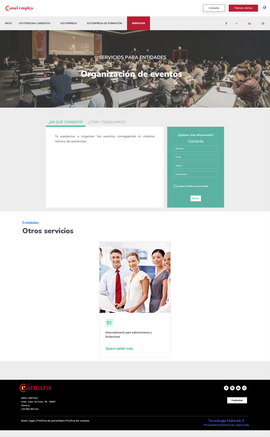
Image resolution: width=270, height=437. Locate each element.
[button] (243, 8)
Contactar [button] (214, 8)
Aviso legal (28, 420)
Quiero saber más (119, 349)
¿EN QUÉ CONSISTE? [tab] (65, 122)
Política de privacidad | (51, 420)
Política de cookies (77, 420)
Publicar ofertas (243, 8)
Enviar (195, 198)
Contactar (237, 400)
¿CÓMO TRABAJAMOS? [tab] (107, 122)
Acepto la (192, 186)
